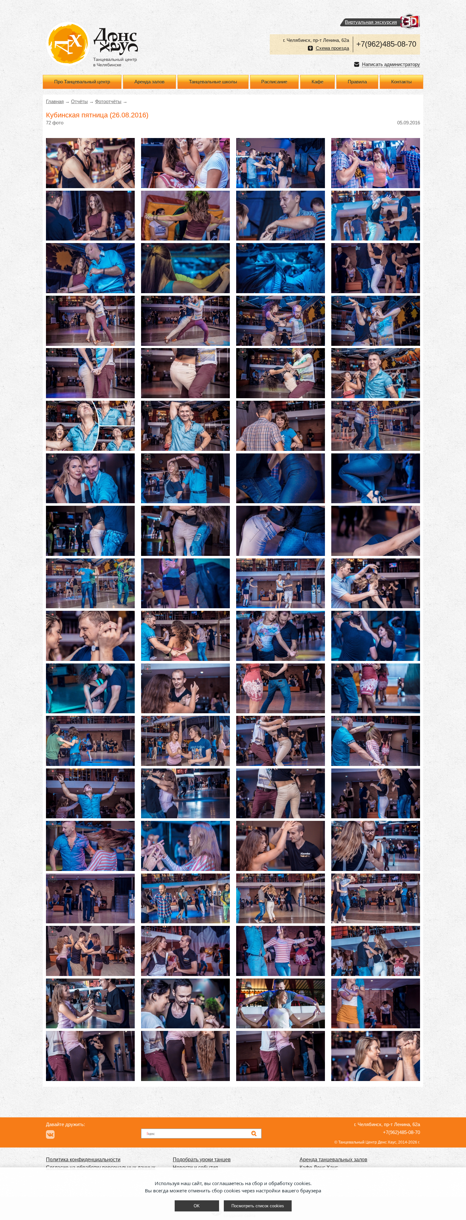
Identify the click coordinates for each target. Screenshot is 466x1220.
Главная (55, 101)
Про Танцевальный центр (82, 81)
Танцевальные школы (213, 81)
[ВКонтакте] (50, 1134)
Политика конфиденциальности (83, 1159)
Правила (357, 81)
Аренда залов (149, 81)
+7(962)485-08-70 (386, 44)
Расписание (274, 81)
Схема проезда (332, 48)
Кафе (317, 81)
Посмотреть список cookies (257, 1206)
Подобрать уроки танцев (202, 1159)
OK (197, 1206)
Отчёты (79, 101)
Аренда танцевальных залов (333, 1159)
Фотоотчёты (108, 101)
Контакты (401, 81)
